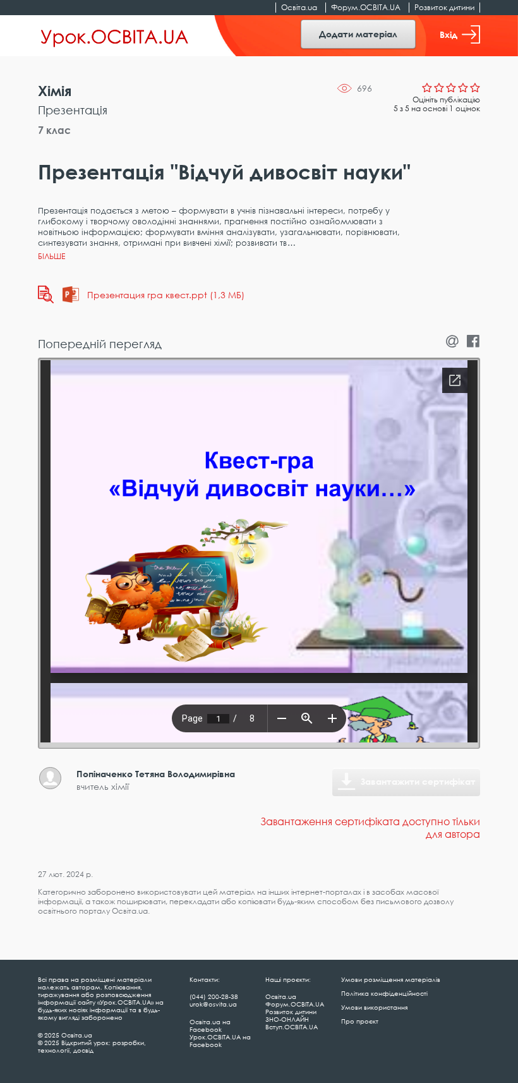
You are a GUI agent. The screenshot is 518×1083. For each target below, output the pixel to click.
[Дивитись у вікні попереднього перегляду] (46, 294)
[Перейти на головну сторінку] (114, 36)
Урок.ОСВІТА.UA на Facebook (220, 1040)
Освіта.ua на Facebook (210, 1025)
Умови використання (374, 1007)
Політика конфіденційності (384, 993)
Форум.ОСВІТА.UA (366, 7)
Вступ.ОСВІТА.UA (291, 1027)
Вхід (448, 34)
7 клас (54, 130)
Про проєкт (359, 1021)
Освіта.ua (299, 7)
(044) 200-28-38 (214, 996)
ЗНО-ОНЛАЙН (287, 1019)
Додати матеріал (358, 33)
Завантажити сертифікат (418, 781)
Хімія (54, 90)
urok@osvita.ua (213, 1004)
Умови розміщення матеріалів (390, 979)
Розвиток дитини (444, 7)
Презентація (72, 110)
